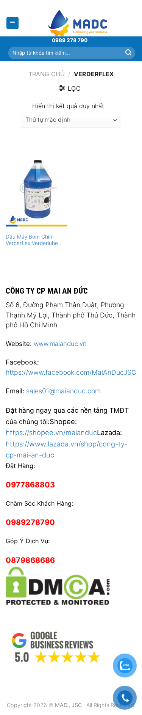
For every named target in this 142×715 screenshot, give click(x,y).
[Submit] (128, 52)
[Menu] (12, 23)
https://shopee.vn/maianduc (51, 432)
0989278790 (30, 522)
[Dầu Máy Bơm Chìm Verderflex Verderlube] (36, 192)
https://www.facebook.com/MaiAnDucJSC (71, 372)
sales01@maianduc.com (63, 391)
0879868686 (30, 560)
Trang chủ (46, 74)
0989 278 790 (69, 40)
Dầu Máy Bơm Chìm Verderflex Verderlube (32, 240)
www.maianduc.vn (60, 343)
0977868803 (30, 484)
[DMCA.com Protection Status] (58, 584)
